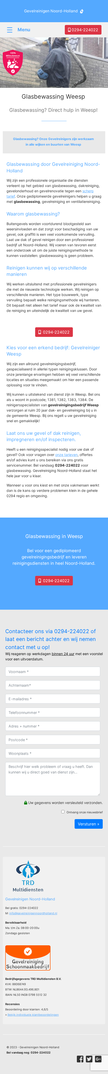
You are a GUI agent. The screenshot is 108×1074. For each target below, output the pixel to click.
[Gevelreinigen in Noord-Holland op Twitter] (89, 1059)
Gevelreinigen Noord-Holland (51, 11)
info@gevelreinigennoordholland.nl (33, 913)
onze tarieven (66, 454)
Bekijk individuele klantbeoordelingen (33, 1014)
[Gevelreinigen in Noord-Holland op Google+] (98, 1059)
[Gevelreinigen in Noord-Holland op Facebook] (80, 1059)
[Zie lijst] (54, 142)
